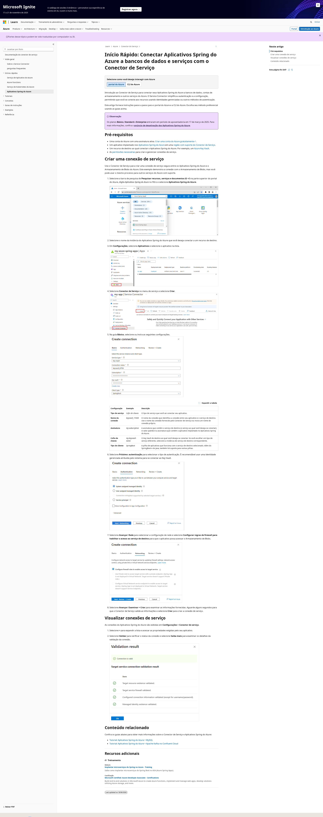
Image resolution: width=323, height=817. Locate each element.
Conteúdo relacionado (280, 61)
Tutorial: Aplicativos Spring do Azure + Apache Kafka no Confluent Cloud (144, 743)
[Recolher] (53, 44)
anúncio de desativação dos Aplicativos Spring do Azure (162, 125)
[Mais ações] (216, 47)
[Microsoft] (4, 22)
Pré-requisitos (277, 51)
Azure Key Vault (201, 148)
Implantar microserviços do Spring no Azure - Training (128, 767)
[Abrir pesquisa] (311, 22)
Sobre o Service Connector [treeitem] (18, 64)
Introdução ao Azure (310, 29)
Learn (107, 46)
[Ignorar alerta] (318, 5)
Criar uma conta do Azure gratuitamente (174, 141)
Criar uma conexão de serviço (283, 54)
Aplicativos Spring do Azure (152, 145)
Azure (115, 46)
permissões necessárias (123, 152)
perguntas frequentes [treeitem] (16, 68)
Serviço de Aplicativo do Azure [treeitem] (20, 77)
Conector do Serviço (129, 46)
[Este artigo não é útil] (291, 69)
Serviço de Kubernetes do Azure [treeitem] (20, 87)
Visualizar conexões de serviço (283, 58)
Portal (294, 29)
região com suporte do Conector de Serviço (194, 145)
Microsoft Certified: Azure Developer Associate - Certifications (132, 778)
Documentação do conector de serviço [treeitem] (21, 54)
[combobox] (28, 49)
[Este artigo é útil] (288, 69)
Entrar (317, 22)
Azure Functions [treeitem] (14, 82)
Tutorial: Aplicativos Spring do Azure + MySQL (131, 740)
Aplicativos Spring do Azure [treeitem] (19, 91)
